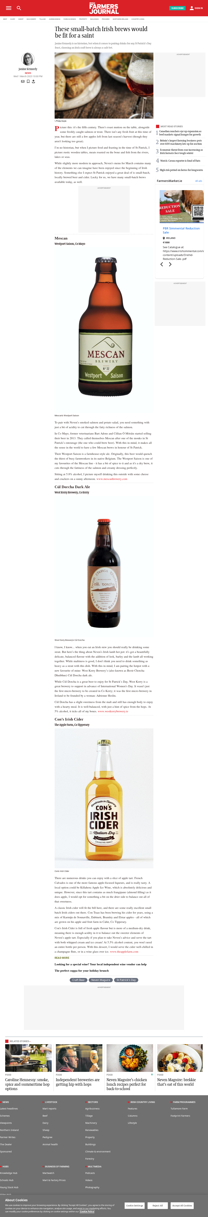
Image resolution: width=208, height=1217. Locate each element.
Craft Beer (78, 980)
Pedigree (47, 1137)
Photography (92, 1187)
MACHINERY (31, 19)
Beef (45, 1115)
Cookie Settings (134, 1205)
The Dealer (6, 1144)
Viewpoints (6, 1122)
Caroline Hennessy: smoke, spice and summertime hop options (27, 1084)
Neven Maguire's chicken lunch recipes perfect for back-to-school (127, 1084)
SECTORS (93, 1102)
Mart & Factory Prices (54, 1180)
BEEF (5, 19)
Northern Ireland (9, 1130)
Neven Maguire (100, 980)
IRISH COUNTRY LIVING (142, 1102)
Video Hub (5, 1194)
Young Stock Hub (9, 1187)
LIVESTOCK (51, 1102)
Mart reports (49, 1108)
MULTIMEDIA (94, 1166)
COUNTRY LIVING (137, 19)
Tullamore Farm (179, 1108)
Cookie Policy (87, 1211)
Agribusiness (92, 1108)
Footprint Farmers (180, 1115)
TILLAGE (42, 19)
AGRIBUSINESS (54, 19)
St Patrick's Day (126, 980)
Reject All (158, 1205)
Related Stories (19, 1041)
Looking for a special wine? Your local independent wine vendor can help (101, 964)
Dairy (45, 1122)
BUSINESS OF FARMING (57, 1166)
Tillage (89, 1115)
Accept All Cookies (182, 1205)
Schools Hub (6, 1180)
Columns (132, 1115)
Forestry (89, 1158)
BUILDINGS (94, 19)
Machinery (91, 1122)
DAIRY (12, 19)
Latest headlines (9, 1108)
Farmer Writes (7, 1137)
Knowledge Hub (8, 1173)
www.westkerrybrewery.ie (112, 711)
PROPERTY (83, 19)
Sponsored (6, 1151)
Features (132, 1108)
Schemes (5, 1115)
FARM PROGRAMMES (184, 1102)
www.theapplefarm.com (124, 951)
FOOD (8, 1074)
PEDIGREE (106, 19)
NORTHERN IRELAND (120, 19)
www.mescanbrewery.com (112, 479)
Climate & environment (97, 1151)
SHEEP (20, 19)
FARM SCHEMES (70, 19)
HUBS (5, 1166)
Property (90, 1137)
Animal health (50, 1144)
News (28, 73)
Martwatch (48, 1173)
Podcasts (90, 1173)
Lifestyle (132, 1122)
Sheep (46, 1130)
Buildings (90, 1144)
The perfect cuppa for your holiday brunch (82, 970)
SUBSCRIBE (177, 8)
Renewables (91, 1130)
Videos (88, 1180)
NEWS (6, 1102)
